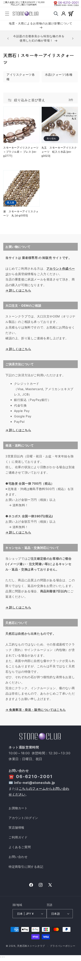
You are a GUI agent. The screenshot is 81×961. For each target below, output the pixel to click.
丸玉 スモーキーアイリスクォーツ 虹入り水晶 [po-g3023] (59, 151)
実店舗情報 (16, 827)
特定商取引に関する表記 (26, 866)
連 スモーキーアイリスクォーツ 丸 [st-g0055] (21, 213)
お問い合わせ (18, 856)
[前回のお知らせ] (8, 38)
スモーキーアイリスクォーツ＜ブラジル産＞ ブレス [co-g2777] (21, 151)
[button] (7, 13)
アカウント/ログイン (23, 818)
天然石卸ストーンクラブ (31, 945)
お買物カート (18, 808)
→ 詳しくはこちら (18, 290)
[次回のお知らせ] (73, 38)
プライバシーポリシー (62, 945)
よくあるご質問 (20, 847)
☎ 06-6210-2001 (66, 2)
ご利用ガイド (18, 837)
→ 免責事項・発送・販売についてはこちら (35, 709)
